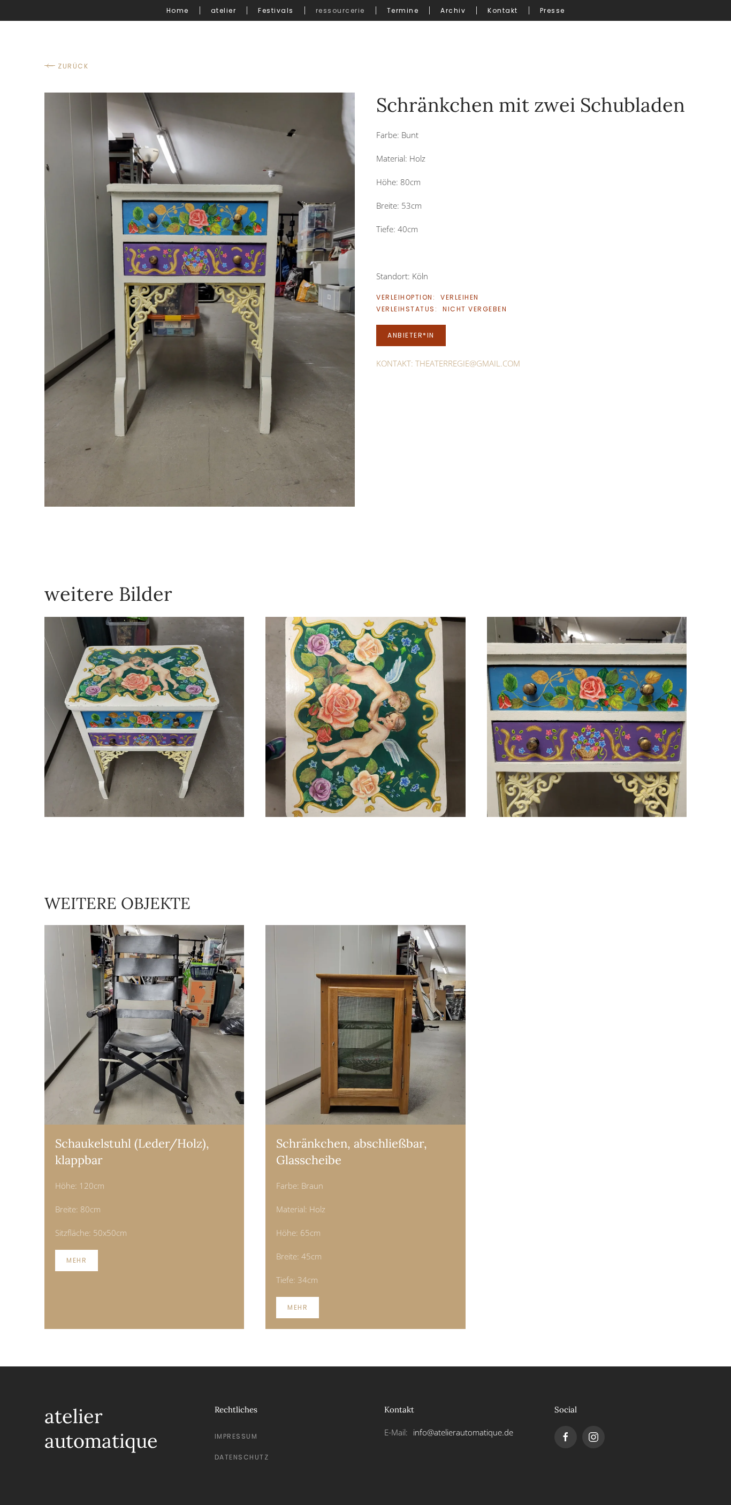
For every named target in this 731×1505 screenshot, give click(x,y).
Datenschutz (242, 1457)
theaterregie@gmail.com (467, 363)
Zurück (73, 66)
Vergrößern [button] (144, 716)
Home (177, 10)
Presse (552, 10)
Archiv (453, 10)
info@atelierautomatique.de (463, 1432)
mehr (76, 1260)
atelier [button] (224, 10)
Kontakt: (448, 363)
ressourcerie (340, 10)
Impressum (236, 1436)
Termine (403, 10)
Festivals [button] (276, 10)
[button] (199, 298)
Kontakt (503, 10)
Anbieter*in (411, 335)
